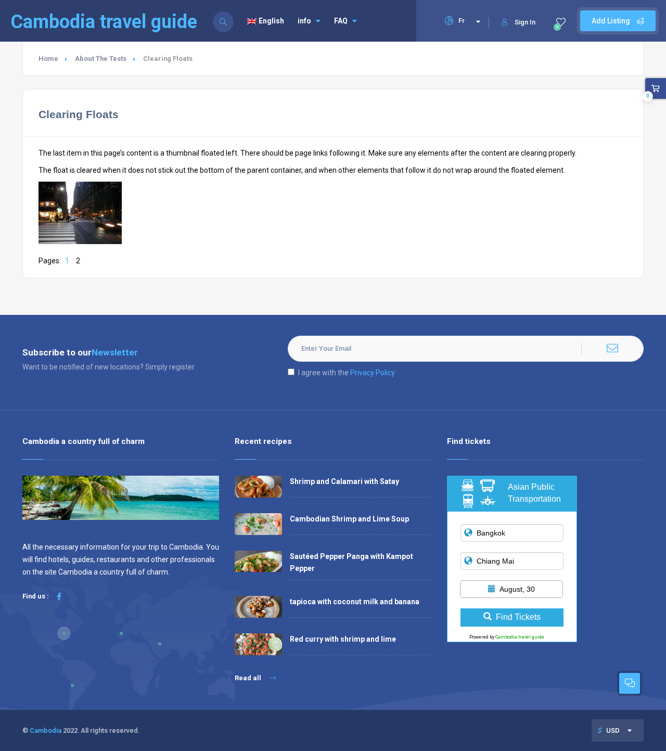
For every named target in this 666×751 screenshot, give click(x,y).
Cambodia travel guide (519, 637)
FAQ (341, 21)
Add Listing (612, 21)
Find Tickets (518, 617)
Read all (249, 678)
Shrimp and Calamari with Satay (344, 481)
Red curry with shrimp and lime (343, 639)
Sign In (525, 22)
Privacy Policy (372, 372)
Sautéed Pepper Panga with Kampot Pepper (351, 562)
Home (48, 58)
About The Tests (100, 58)
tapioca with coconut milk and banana (354, 601)
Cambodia (45, 730)
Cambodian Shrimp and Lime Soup (349, 519)
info (304, 21)
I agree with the (346, 372)
